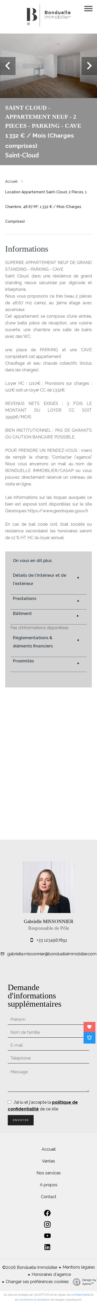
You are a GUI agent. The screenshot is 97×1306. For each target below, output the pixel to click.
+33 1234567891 (51, 940)
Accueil (11, 181)
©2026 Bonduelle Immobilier (29, 1267)
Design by (89, 1282)
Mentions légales (79, 1267)
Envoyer (21, 1120)
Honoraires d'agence (51, 1274)
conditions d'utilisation (34, 1299)
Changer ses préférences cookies (37, 1281)
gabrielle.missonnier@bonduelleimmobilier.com (51, 953)
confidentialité (80, 1294)
